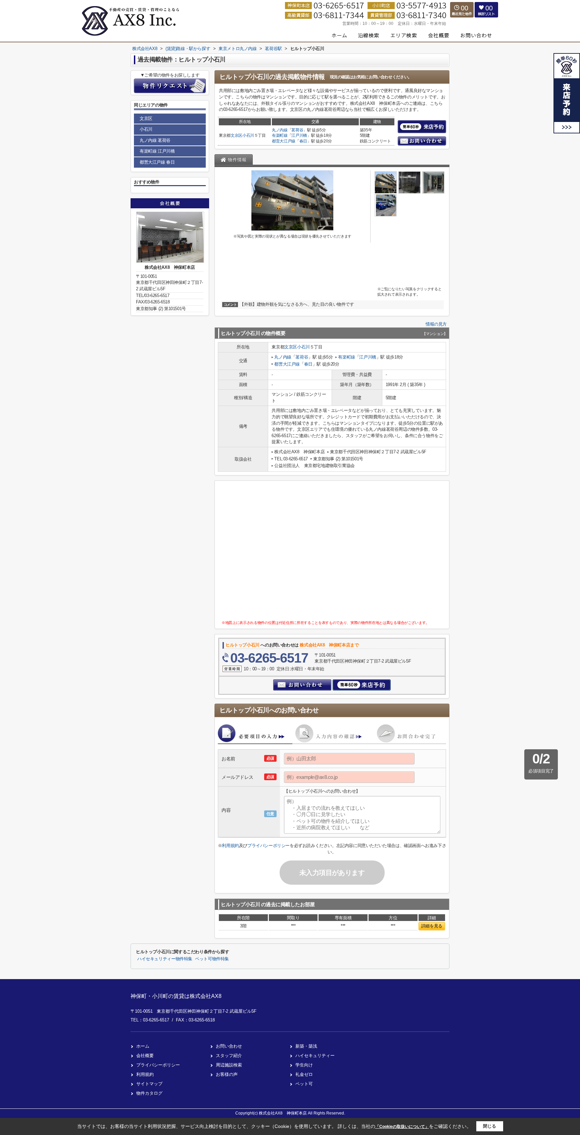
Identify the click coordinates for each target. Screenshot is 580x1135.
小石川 (248, 135)
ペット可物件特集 (212, 959)
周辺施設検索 (229, 1064)
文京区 (236, 135)
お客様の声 (227, 1074)
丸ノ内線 (280, 130)
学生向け (304, 1064)
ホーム (142, 1046)
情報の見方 (436, 324)
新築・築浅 (306, 1046)
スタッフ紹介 (229, 1055)
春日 (303, 141)
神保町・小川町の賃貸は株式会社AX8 (176, 996)
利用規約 (230, 845)
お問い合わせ (229, 1046)
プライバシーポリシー (268, 845)
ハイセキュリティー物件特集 (164, 959)
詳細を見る (431, 925)
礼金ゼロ (304, 1074)
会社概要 (145, 1055)
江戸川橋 (299, 135)
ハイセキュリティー (315, 1055)
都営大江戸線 (283, 141)
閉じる (489, 1126)
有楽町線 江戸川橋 (157, 151)
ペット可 (304, 1083)
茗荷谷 (297, 130)
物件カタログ (149, 1093)
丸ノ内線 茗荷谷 (155, 140)
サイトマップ (149, 1083)
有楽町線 (280, 135)
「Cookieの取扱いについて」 (402, 1126)
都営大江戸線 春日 (157, 162)
